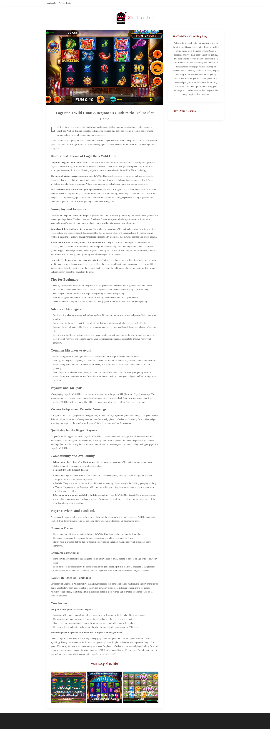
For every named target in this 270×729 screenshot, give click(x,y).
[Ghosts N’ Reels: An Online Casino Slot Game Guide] (104, 687)
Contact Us (51, 3)
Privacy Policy (65, 3)
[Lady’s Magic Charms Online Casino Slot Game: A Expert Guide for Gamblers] (68, 687)
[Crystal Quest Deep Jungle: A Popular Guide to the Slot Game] (140, 687)
